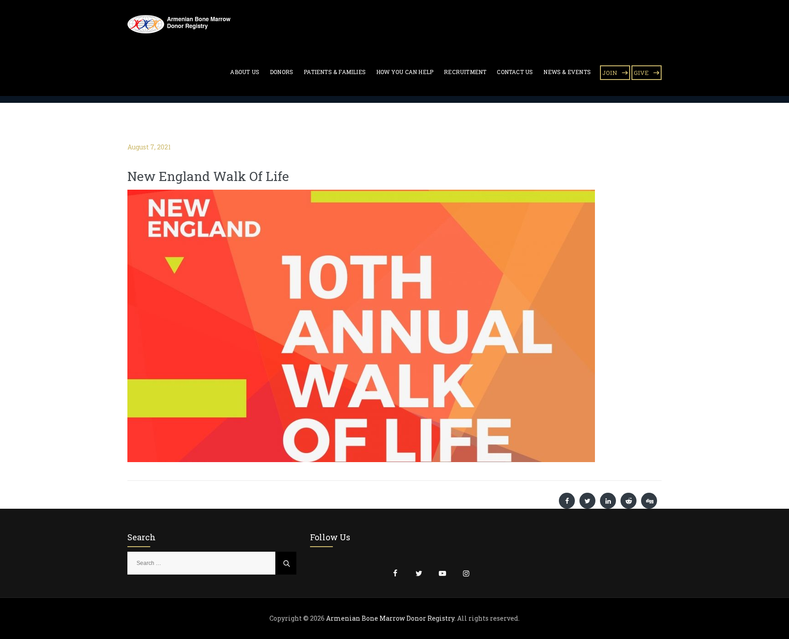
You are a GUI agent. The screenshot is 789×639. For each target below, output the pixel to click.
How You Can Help (404, 71)
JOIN (609, 73)
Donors (281, 71)
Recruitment (465, 71)
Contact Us (515, 71)
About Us (244, 71)
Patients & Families (335, 71)
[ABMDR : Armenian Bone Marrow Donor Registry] (179, 24)
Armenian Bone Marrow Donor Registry (390, 618)
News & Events (567, 71)
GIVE (641, 73)
